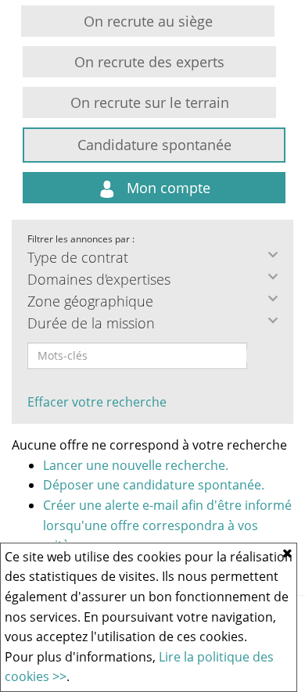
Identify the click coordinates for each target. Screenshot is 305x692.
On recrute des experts (149, 61)
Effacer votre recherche (97, 402)
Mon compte (166, 187)
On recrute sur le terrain (149, 102)
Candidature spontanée (154, 144)
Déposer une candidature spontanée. (153, 484)
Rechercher (257, 356)
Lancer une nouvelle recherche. (135, 465)
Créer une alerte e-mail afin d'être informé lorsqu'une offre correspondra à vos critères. (167, 525)
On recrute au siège (148, 21)
